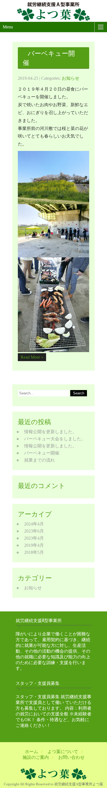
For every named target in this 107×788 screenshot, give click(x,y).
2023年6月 (34, 531)
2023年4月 (34, 538)
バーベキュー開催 (49, 58)
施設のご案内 (35, 757)
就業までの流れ (39, 460)
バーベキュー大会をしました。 (55, 438)
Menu (8, 27)
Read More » (32, 357)
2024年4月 (34, 524)
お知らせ (70, 78)
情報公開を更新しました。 (50, 431)
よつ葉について (62, 751)
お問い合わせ (71, 757)
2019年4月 (34, 545)
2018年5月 (34, 552)
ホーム (31, 751)
